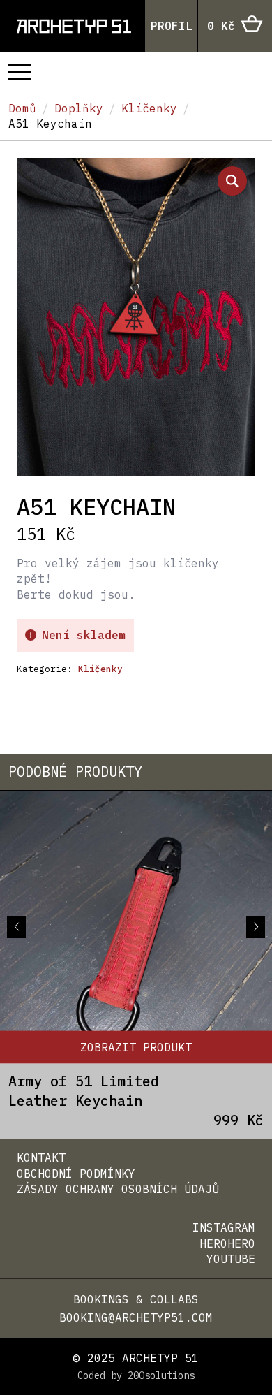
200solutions (161, 1375)
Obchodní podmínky (76, 1174)
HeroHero (227, 1243)
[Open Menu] (19, 72)
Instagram (223, 1227)
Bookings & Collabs (136, 1299)
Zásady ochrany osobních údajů (118, 1189)
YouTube (230, 1259)
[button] (232, 181)
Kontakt (41, 1157)
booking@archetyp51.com (136, 1317)
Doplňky (78, 108)
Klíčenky (149, 108)
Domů (22, 108)
